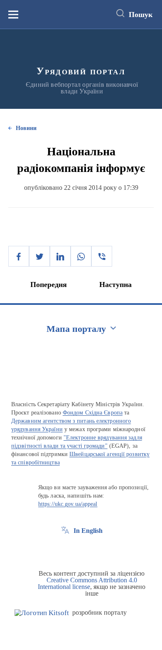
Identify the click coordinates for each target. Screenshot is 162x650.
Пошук (140, 14)
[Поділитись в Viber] (102, 256)
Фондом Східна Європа (93, 413)
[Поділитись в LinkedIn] (60, 256)
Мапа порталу (76, 329)
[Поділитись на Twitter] (39, 256)
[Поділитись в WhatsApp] (81, 256)
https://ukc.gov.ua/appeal (68, 504)
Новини (26, 128)
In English (88, 530)
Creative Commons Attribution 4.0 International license (87, 583)
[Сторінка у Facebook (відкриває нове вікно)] (65, 549)
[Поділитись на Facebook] (19, 256)
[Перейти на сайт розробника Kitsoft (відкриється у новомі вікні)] (41, 612)
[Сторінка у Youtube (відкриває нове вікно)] (96, 549)
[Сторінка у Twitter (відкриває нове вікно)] (81, 549)
